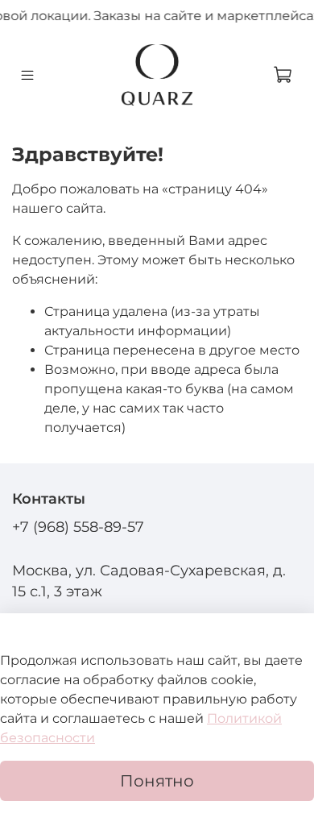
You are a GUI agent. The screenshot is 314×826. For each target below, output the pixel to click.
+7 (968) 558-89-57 (78, 526)
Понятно (157, 781)
